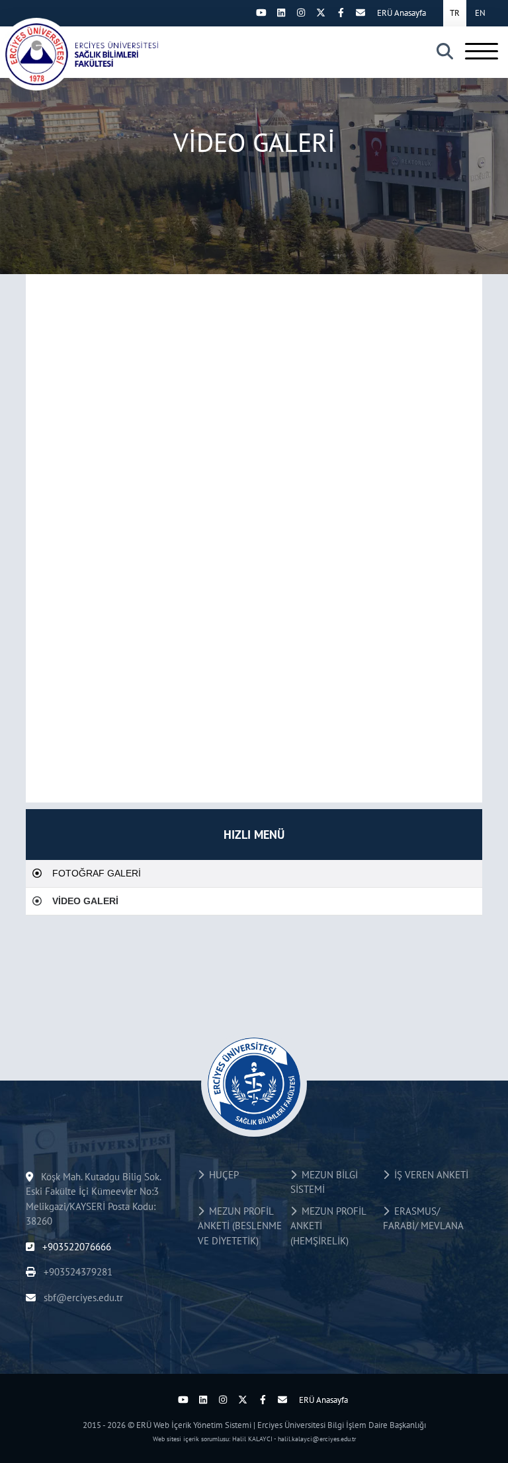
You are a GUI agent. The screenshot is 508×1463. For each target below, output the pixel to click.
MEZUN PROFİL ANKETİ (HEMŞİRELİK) (328, 1226)
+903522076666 (75, 1246)
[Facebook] (340, 12)
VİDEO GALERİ (85, 901)
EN (480, 12)
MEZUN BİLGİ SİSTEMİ (324, 1182)
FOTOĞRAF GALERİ (96, 873)
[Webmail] (360, 12)
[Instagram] (301, 12)
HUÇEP (221, 1174)
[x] (320, 12)
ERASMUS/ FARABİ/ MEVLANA (423, 1218)
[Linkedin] (281, 12)
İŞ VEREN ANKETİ (428, 1174)
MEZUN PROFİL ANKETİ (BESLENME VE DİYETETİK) (240, 1226)
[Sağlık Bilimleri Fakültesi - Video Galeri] (92, 54)
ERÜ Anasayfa (401, 12)
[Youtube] (261, 12)
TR (455, 12)
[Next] (241, 12)
